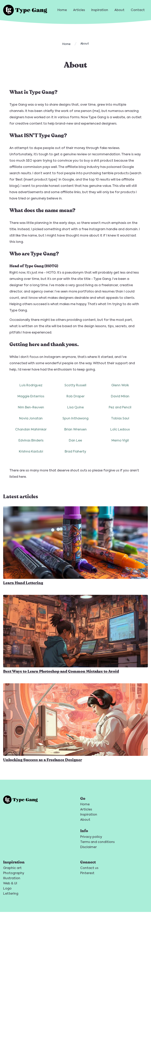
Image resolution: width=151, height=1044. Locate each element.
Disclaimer (88, 847)
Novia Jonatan (31, 418)
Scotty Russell (75, 385)
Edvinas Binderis (30, 440)
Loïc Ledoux (120, 429)
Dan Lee (75, 440)
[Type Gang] (25, 10)
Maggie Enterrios (30, 396)
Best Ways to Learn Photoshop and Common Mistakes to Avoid (61, 671)
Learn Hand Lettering (23, 583)
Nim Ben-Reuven (31, 407)
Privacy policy (91, 837)
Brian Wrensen (75, 429)
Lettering (10, 893)
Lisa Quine (75, 407)
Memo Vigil (120, 440)
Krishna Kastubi (31, 451)
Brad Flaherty (75, 451)
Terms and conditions (97, 842)
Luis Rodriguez (30, 385)
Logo (7, 888)
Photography (13, 873)
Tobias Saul (120, 418)
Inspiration (99, 10)
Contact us (89, 868)
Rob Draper (75, 396)
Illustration (11, 878)
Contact (138, 10)
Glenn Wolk (120, 385)
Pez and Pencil (120, 407)
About (119, 10)
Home (62, 10)
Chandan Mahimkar (31, 429)
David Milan (120, 396)
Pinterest (87, 873)
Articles (79, 10)
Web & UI (10, 883)
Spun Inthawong (75, 418)
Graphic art (12, 868)
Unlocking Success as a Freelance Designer (42, 760)
